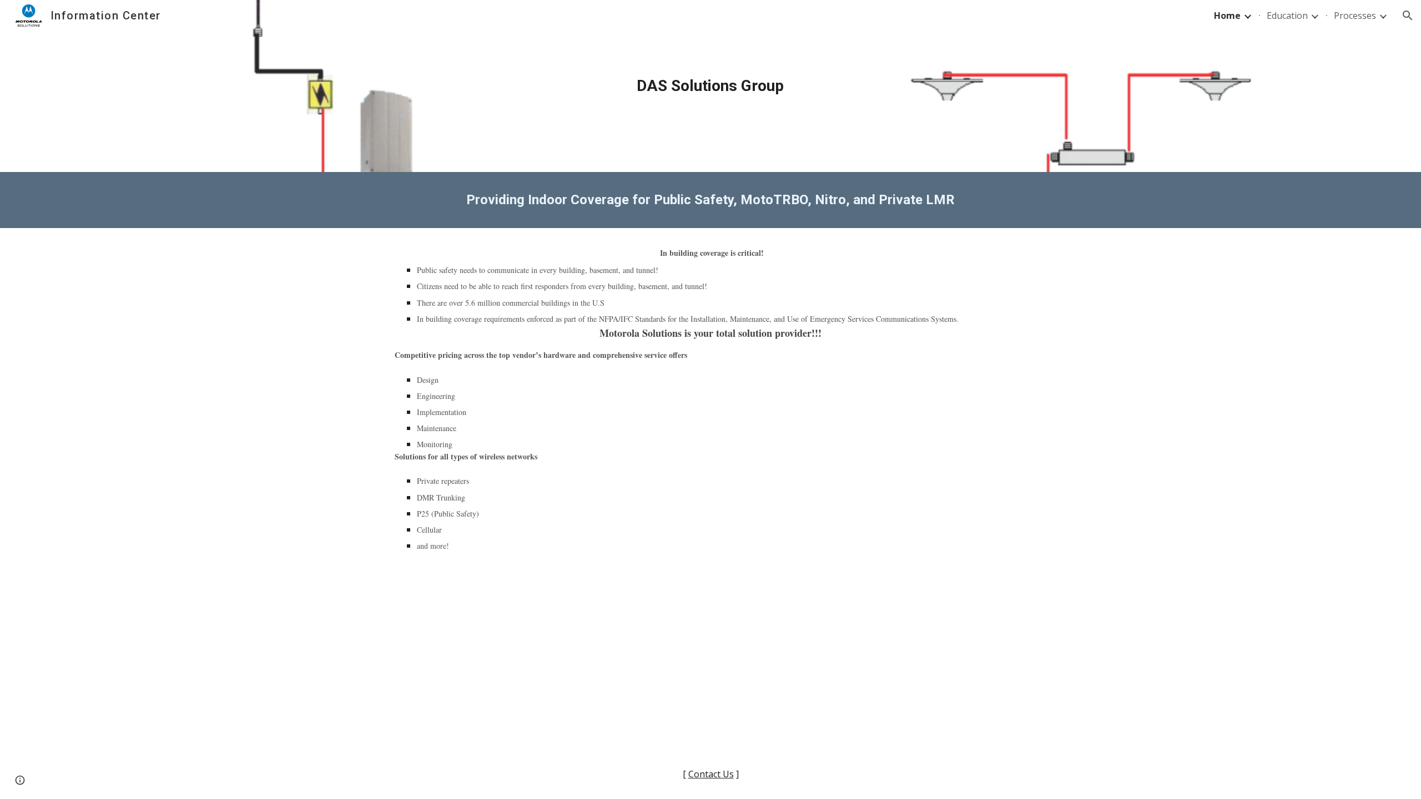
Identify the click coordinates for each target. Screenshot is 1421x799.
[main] (710, 86)
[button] (1407, 15)
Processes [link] (1355, 15)
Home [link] (1227, 15)
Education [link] (1287, 15)
